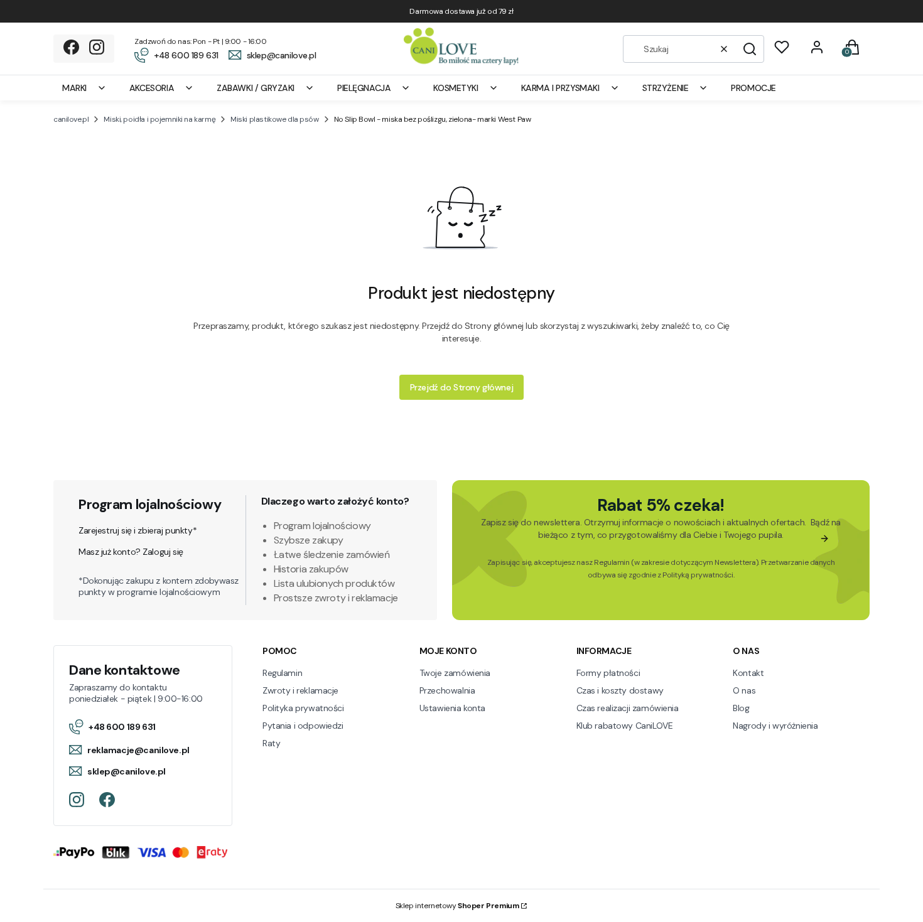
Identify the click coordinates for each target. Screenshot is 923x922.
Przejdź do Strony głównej (462, 387)
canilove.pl (71, 119)
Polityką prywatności (697, 575)
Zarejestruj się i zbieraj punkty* (137, 530)
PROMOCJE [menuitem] (753, 88)
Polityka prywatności (303, 708)
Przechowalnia (447, 690)
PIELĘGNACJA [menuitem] (364, 88)
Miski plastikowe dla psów (274, 119)
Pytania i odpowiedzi (302, 725)
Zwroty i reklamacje (300, 690)
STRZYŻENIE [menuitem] (665, 88)
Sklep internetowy (457, 906)
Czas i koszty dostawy (620, 690)
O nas (744, 690)
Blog (741, 708)
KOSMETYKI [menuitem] (455, 88)
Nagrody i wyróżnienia (775, 725)
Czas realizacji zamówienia (627, 708)
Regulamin (611, 562)
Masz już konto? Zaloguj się (130, 551)
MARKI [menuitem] (74, 88)
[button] (749, 49)
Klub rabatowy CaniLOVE (624, 725)
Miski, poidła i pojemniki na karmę (159, 119)
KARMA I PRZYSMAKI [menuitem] (560, 88)
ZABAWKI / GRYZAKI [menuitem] (255, 88)
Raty (271, 743)
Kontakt (748, 672)
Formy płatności (608, 672)
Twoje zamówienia (454, 672)
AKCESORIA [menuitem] (151, 88)
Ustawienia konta (452, 708)
